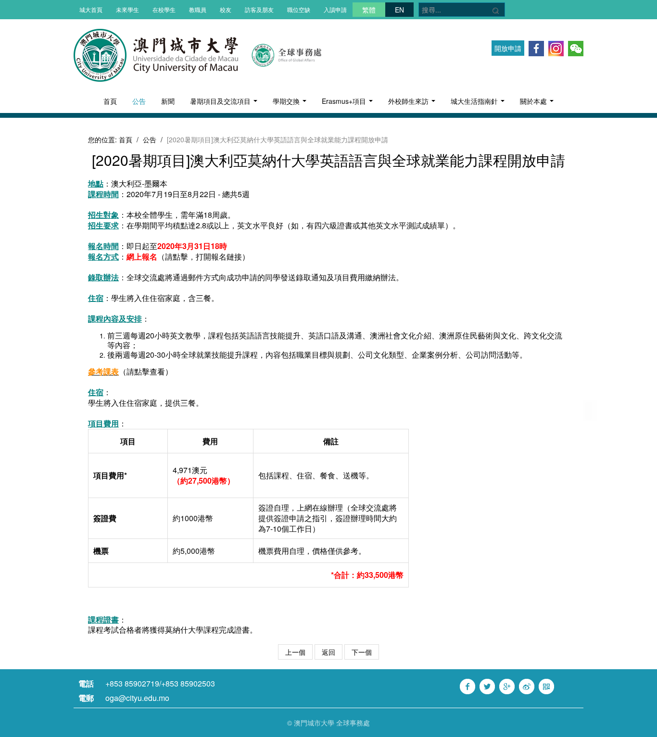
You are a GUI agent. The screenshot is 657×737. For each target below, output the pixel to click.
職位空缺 (298, 9)
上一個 (295, 652)
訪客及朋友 (259, 9)
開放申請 (507, 48)
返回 (328, 652)
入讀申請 (335, 9)
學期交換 (287, 101)
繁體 (369, 9)
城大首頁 (90, 9)
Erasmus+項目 (345, 101)
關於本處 (534, 101)
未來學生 (127, 9)
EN (399, 9)
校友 (225, 9)
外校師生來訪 (409, 101)
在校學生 (164, 9)
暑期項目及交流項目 (221, 101)
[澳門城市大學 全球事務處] (281, 54)
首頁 (110, 101)
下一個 (362, 652)
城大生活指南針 (475, 101)
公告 (139, 101)
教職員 (197, 9)
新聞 (168, 101)
